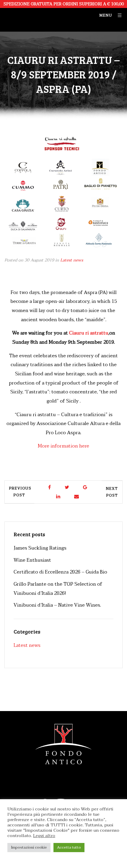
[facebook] (49, 487)
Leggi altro (44, 836)
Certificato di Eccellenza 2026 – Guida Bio (60, 572)
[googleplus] (85, 487)
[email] (76, 496)
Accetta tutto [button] (69, 847)
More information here (63, 446)
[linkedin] (58, 496)
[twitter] (67, 487)
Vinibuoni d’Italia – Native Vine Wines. (57, 605)
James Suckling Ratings (40, 548)
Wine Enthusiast (32, 560)
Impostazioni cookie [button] (29, 847)
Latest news (71, 260)
